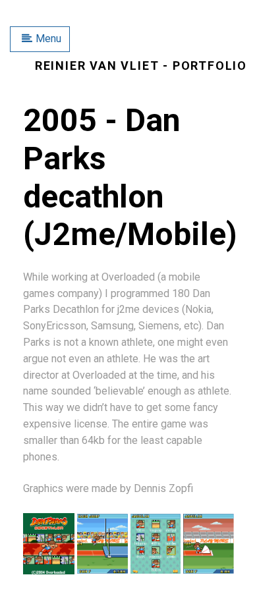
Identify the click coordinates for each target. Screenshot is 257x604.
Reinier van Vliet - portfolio (141, 65)
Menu (48, 38)
